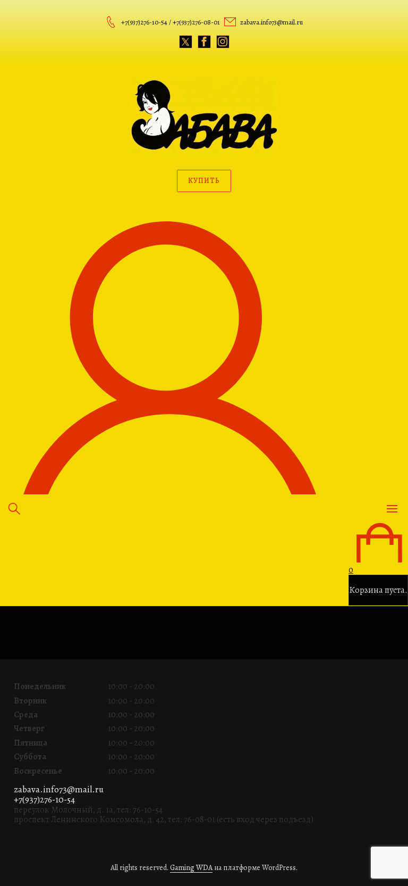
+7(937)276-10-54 (44, 799)
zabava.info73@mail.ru (59, 789)
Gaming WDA (191, 868)
